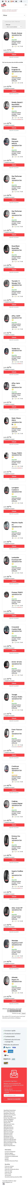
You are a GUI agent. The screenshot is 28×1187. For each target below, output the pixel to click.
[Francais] (11, 1)
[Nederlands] (13, 1)
